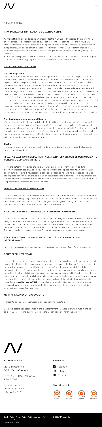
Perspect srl (14, 423)
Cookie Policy (9, 417)
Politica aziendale (34, 417)
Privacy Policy (21, 417)
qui (27, 150)
